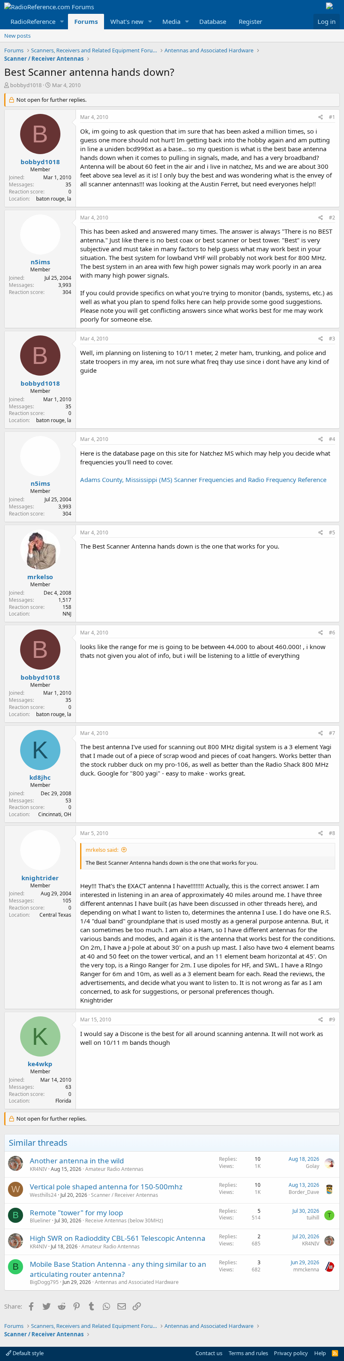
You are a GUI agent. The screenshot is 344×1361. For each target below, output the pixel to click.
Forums (86, 21)
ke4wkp (40, 1063)
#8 (332, 833)
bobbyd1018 (26, 85)
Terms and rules (248, 1353)
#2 (332, 217)
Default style (27, 1353)
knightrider (40, 878)
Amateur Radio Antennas (114, 1169)
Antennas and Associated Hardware (137, 1282)
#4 (332, 439)
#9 (332, 1019)
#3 (332, 338)
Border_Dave (304, 1192)
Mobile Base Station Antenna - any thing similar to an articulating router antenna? (118, 1269)
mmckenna (306, 1269)
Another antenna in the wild (77, 1160)
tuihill (313, 1217)
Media (171, 21)
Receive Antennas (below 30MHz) (124, 1220)
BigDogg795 (44, 1282)
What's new (126, 21)
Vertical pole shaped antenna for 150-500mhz (106, 1186)
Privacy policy (291, 1353)
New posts (17, 35)
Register (250, 21)
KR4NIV (38, 1169)
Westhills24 (43, 1195)
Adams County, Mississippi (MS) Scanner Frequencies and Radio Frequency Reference (203, 479)
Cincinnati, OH (54, 814)
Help (320, 1353)
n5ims (40, 262)
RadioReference (32, 21)
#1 (332, 117)
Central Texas (55, 914)
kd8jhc (40, 777)
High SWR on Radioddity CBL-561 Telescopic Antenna (118, 1238)
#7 (332, 733)
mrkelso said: (102, 849)
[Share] (320, 117)
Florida (63, 1100)
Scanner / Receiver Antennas (124, 1195)
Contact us (208, 1353)
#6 (332, 632)
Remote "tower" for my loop (76, 1212)
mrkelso (40, 576)
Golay (312, 1166)
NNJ (67, 613)
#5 (332, 532)
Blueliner (40, 1220)
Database (212, 21)
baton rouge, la (53, 198)
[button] (62, 21)
